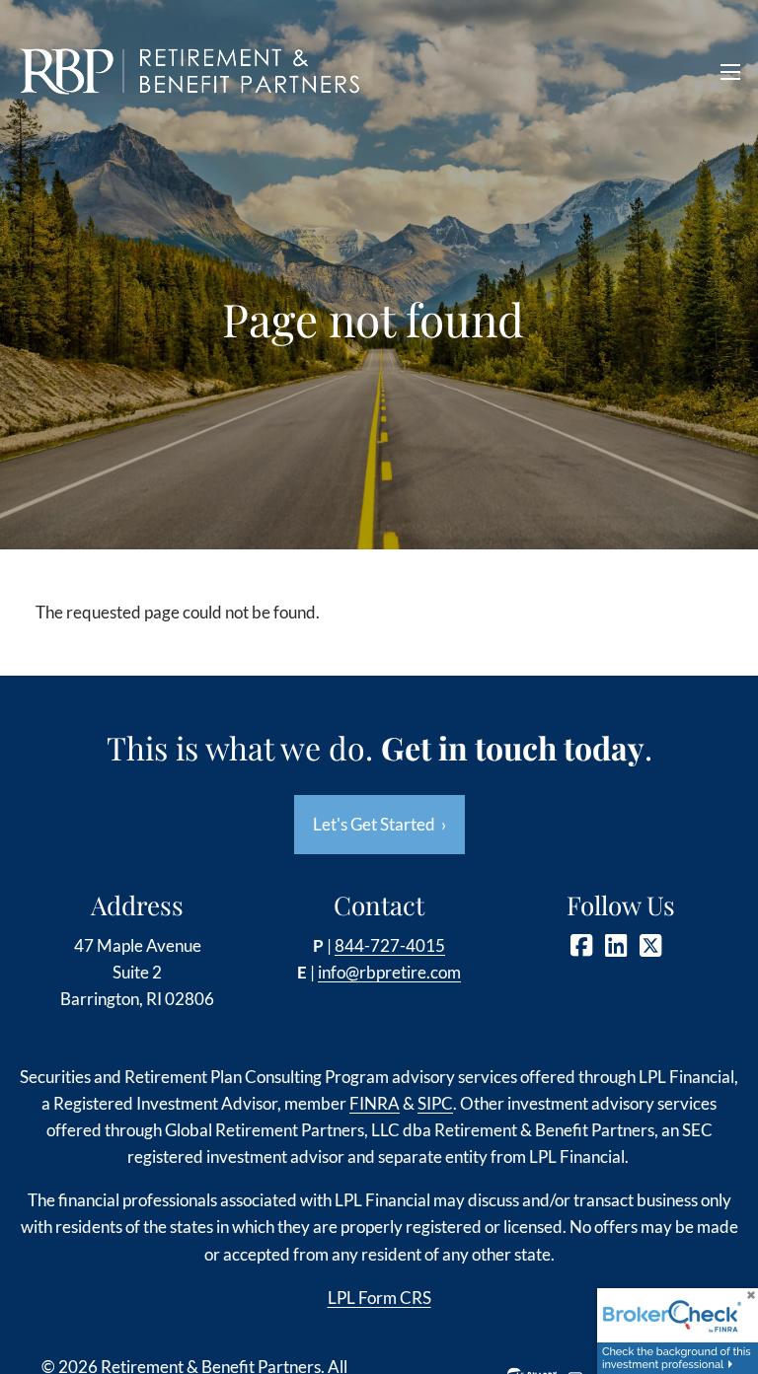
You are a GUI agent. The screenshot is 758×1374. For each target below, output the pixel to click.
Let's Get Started (379, 824)
